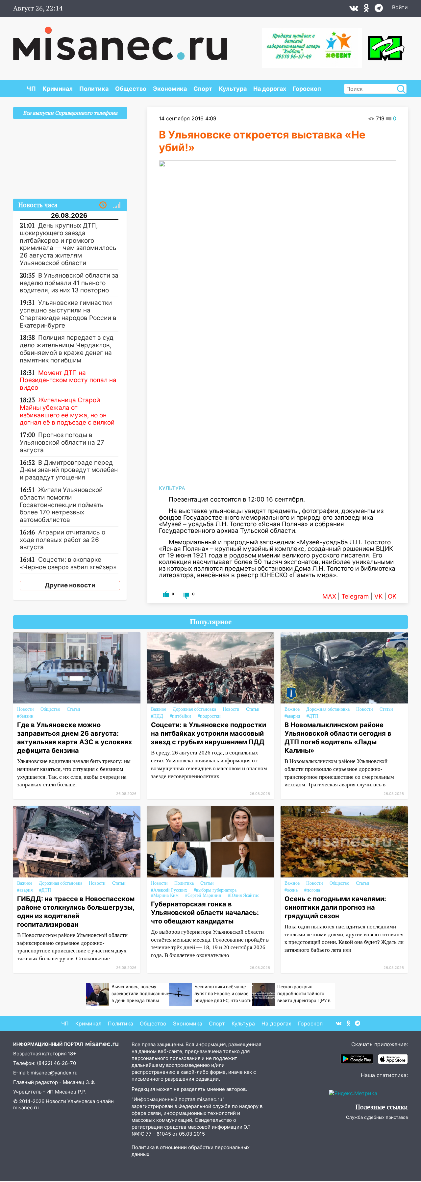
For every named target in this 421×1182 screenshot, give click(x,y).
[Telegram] (379, 9)
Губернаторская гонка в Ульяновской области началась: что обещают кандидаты (205, 912)
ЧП (31, 88)
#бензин (25, 716)
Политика (94, 88)
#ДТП (312, 716)
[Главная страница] (120, 40)
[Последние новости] (103, 205)
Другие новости (70, 585)
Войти (400, 7)
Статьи (73, 709)
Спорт (202, 88)
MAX (329, 596)
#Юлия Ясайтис (243, 895)
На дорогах (269, 88)
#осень (291, 890)
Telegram (355, 596)
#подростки (209, 716)
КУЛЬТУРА (172, 488)
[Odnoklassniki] (366, 9)
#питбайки (180, 716)
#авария (292, 716)
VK (378, 596)
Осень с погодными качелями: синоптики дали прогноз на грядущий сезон (335, 907)
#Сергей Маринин (203, 895)
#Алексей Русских (169, 890)
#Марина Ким (165, 895)
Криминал (57, 88)
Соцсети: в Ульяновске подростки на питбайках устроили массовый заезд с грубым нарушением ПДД (208, 733)
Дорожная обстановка (194, 709)
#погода (312, 890)
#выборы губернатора (215, 890)
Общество (130, 88)
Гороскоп (307, 88)
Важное (158, 709)
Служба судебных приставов (377, 1117)
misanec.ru (26, 1107)
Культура (233, 88)
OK (392, 596)
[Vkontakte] (353, 9)
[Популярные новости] (116, 205)
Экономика (170, 88)
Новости (25, 709)
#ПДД (157, 716)
